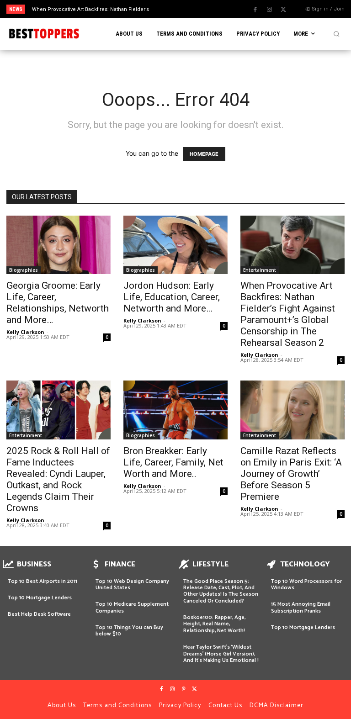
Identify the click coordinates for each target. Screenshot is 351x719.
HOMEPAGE (204, 154)
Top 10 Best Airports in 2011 (42, 581)
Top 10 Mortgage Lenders (40, 597)
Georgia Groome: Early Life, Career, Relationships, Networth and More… (57, 302)
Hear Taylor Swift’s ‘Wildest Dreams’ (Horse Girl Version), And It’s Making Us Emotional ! (221, 654)
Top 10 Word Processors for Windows (306, 584)
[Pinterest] (183, 689)
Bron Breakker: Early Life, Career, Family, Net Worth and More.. (173, 462)
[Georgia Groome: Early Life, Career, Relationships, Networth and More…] (58, 245)
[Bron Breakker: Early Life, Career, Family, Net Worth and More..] (175, 410)
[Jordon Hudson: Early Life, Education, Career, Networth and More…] (175, 245)
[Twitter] (283, 10)
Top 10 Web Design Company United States (132, 584)
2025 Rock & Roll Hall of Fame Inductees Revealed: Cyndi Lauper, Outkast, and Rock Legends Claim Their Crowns (58, 479)
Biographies (23, 270)
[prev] (178, 9)
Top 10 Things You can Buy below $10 (129, 630)
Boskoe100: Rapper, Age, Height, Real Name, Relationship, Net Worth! (214, 624)
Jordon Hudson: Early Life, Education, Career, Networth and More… (171, 297)
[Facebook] (255, 10)
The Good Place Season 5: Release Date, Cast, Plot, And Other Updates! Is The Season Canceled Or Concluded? (220, 591)
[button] (336, 34)
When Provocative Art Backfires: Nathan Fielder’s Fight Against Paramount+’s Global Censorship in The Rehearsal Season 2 (287, 314)
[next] (192, 9)
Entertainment (259, 270)
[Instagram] (269, 10)
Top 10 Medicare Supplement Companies (132, 607)
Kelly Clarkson (25, 331)
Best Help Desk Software (39, 614)
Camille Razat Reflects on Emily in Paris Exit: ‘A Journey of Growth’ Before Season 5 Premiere (291, 473)
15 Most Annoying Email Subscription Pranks (300, 607)
